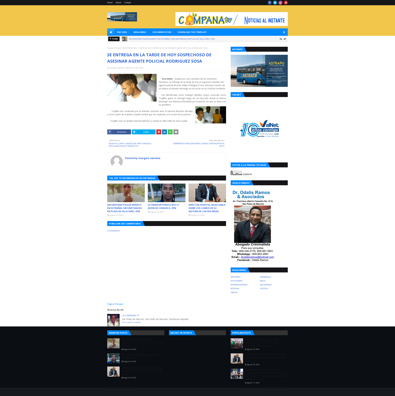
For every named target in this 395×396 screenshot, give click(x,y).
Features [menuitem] (122, 32)
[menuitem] (111, 32)
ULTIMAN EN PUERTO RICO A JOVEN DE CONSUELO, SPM (163, 206)
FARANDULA (265, 277)
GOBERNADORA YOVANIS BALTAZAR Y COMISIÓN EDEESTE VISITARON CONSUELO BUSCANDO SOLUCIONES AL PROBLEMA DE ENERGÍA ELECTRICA (266, 375)
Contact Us (283, 391)
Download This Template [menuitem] (192, 32)
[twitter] (275, 3)
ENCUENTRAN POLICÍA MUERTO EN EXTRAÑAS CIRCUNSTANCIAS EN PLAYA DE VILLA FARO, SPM (172, 38)
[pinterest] (286, 3)
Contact (127, 2)
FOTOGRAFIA (236, 280)
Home (110, 2)
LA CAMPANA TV (130, 315)
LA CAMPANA (128, 391)
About (118, 2)
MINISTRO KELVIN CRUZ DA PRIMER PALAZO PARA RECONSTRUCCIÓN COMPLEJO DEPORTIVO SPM (262, 342)
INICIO (263, 280)
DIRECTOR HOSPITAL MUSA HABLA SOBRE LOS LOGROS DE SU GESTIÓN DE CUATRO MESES (207, 208)
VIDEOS (234, 292)
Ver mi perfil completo (131, 322)
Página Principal (114, 48)
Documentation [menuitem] (162, 32)
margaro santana (117, 67)
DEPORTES (236, 277)
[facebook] (270, 3)
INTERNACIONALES (239, 284)
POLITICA (264, 288)
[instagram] (280, 3)
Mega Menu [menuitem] (140, 32)
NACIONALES (266, 284)
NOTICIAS (235, 288)
